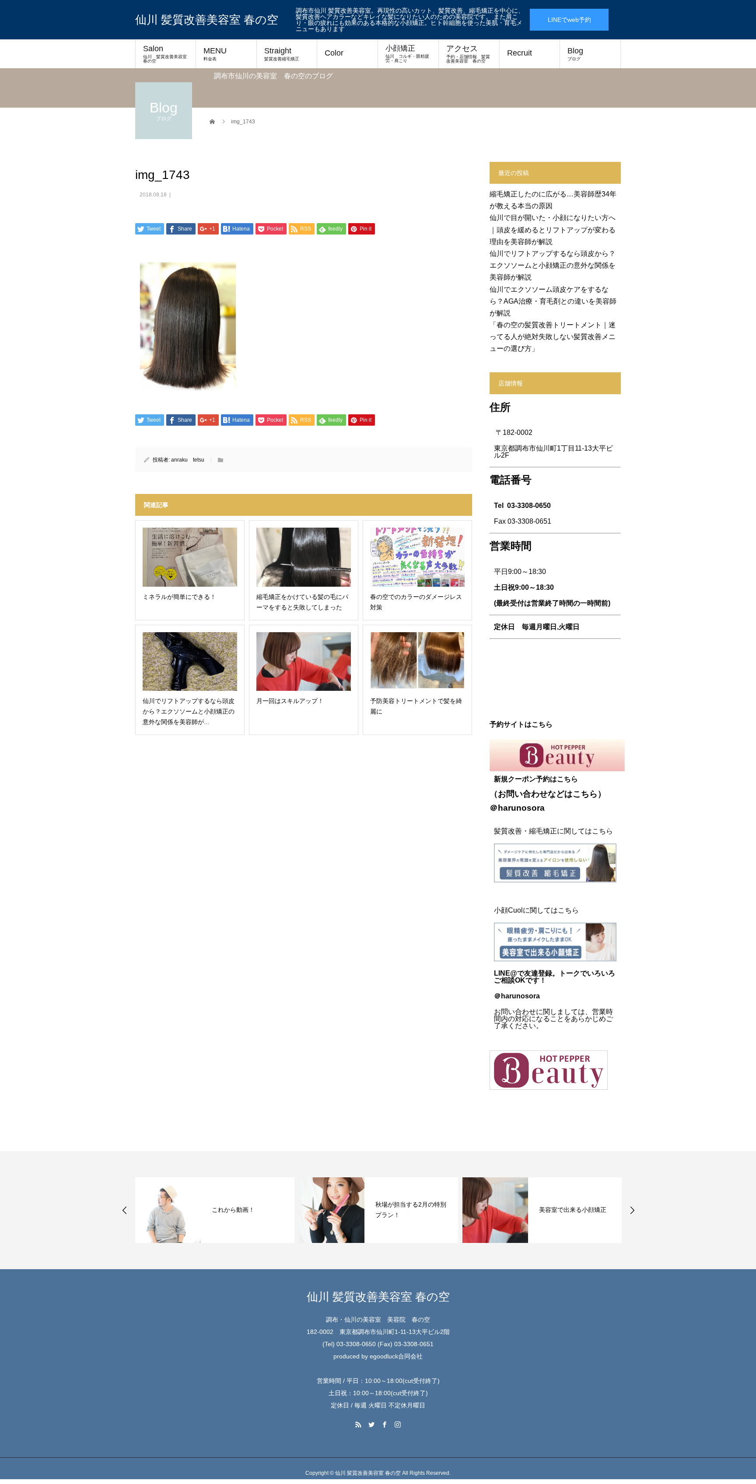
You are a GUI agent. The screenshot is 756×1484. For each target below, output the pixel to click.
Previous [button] (124, 1210)
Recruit (519, 53)
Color (334, 53)
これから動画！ (233, 1209)
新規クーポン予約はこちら (536, 779)
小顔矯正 (407, 53)
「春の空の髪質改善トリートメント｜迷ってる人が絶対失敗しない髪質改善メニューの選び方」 (553, 336)
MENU (215, 53)
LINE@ (505, 973)
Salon (167, 53)
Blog (575, 53)
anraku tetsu (187, 460)
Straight (281, 53)
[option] (214, 1210)
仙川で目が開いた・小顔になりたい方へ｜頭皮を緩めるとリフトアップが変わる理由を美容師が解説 (553, 229)
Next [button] (632, 1210)
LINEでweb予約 (569, 19)
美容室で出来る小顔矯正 (572, 1209)
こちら (585, 793)
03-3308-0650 (529, 505)
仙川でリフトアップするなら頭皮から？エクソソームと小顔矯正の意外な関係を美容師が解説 (553, 265)
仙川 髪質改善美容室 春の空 (206, 19)
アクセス (468, 53)
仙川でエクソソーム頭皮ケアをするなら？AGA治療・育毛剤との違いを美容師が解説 (553, 301)
